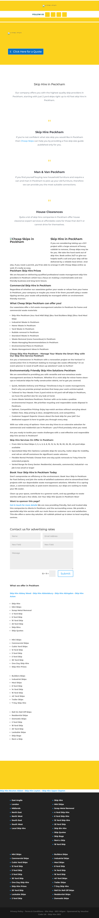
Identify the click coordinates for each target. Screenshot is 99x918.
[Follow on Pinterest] (64, 14)
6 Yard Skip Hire (61, 816)
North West (17, 816)
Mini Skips (59, 804)
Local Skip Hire (19, 828)
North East (17, 812)
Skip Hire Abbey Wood (20, 593)
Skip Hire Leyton (32, 791)
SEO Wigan (60, 911)
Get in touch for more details (23, 505)
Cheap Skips (27, 141)
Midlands (16, 808)
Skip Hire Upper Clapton (53, 791)
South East (17, 820)
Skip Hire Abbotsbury (43, 593)
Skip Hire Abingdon (64, 593)
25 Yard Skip (60, 824)
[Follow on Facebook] (47, 14)
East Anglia (17, 800)
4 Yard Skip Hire (61, 812)
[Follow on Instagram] (58, 14)
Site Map (49, 911)
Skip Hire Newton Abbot (11, 791)
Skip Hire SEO (54, 914)
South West (17, 824)
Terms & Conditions (34, 911)
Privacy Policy (16, 911)
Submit (65, 573)
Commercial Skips (20, 858)
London (15, 804)
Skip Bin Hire (60, 828)
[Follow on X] (53, 14)
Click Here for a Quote (27, 51)
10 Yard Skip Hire (62, 820)
